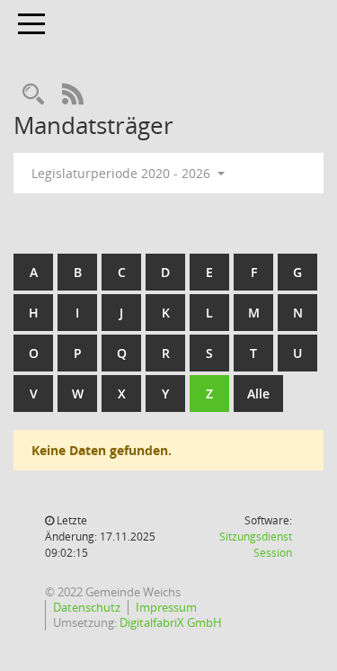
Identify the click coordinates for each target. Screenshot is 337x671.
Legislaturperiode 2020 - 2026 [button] (122, 173)
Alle (258, 393)
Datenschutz (86, 607)
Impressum (166, 607)
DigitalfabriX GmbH (171, 622)
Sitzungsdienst (255, 544)
